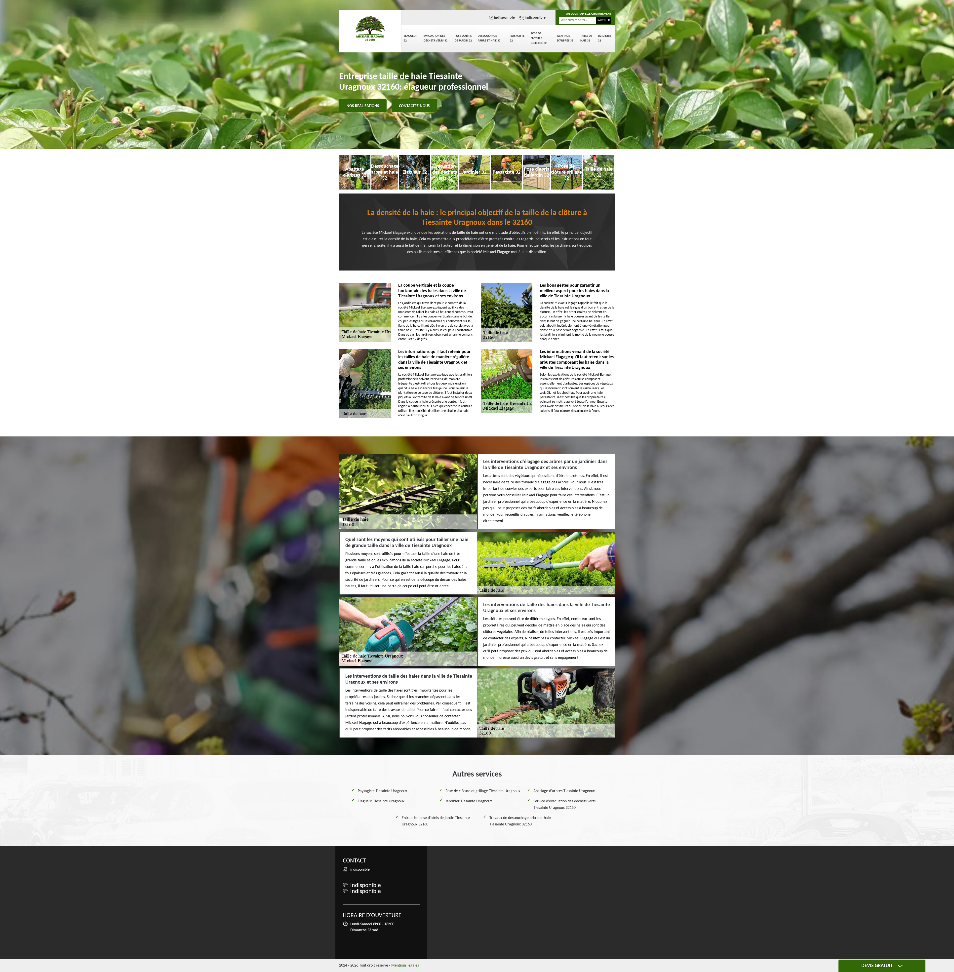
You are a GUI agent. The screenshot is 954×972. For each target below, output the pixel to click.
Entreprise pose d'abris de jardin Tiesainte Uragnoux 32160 (436, 821)
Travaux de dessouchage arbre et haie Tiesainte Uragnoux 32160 (520, 821)
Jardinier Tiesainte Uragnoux (468, 801)
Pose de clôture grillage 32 (539, 38)
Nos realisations (363, 106)
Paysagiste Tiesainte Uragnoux (382, 791)
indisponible (504, 18)
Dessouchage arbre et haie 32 (489, 38)
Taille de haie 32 (586, 38)
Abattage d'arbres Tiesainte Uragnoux (564, 791)
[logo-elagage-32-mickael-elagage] (370, 28)
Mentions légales (405, 966)
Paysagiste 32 (517, 38)
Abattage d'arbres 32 (565, 38)
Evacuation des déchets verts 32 (435, 38)
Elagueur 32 (410, 38)
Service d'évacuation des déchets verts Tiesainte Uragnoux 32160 (564, 804)
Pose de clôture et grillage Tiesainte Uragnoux (482, 791)
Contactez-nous (414, 106)
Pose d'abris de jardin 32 (463, 38)
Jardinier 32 (604, 38)
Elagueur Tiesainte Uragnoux (381, 801)
